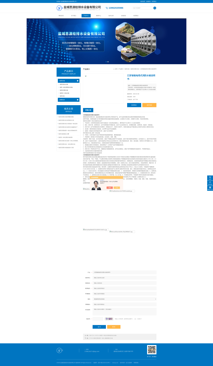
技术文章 (111, 15)
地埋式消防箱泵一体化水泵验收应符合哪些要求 (68, 130)
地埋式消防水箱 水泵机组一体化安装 (67, 123)
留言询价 (149, 105)
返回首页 (142, 1)
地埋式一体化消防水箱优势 (65, 137)
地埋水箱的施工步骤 (63, 134)
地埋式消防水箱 (64, 90)
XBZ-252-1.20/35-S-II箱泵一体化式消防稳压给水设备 (102, 335)
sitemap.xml (115, 362)
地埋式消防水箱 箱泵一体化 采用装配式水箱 (68, 140)
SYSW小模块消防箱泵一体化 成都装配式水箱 (101, 338)
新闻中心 (98, 15)
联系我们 (154, 1)
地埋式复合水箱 (64, 84)
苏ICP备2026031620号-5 (104, 362)
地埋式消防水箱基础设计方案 (66, 147)
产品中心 (86, 15)
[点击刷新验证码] (109, 318)
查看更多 (62, 99)
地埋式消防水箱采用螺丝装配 (66, 117)
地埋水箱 (62, 80)
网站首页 (61, 15)
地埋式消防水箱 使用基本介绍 (66, 120)
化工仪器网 (129, 362)
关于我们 (73, 15)
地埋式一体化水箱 (64, 93)
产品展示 (121, 69)
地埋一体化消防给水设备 (66, 87)
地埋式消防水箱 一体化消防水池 (66, 144)
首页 (116, 69)
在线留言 (148, 1)
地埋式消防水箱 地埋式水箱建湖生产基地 (68, 127)
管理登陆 (136, 362)
